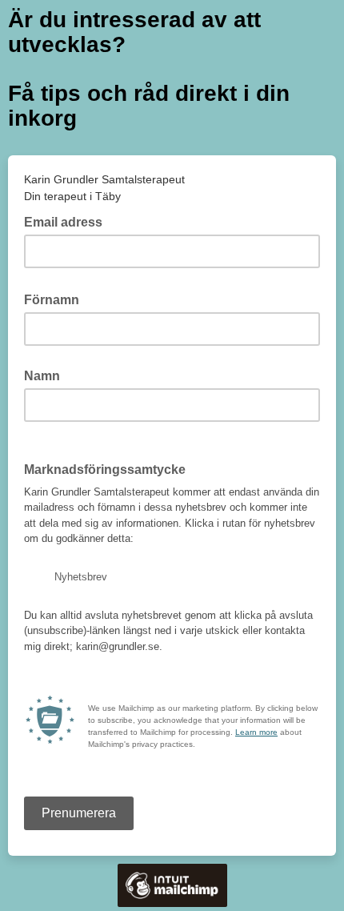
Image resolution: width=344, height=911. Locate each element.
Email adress (68, 221)
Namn (42, 376)
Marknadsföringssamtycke (105, 469)
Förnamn (56, 298)
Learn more (256, 732)
